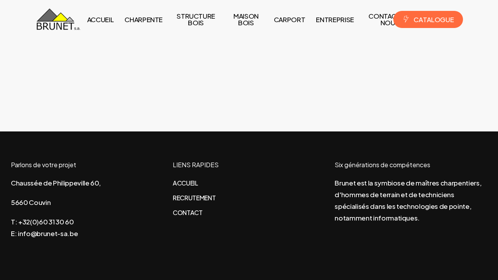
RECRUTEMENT (194, 198)
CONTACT (188, 212)
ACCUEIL (185, 183)
